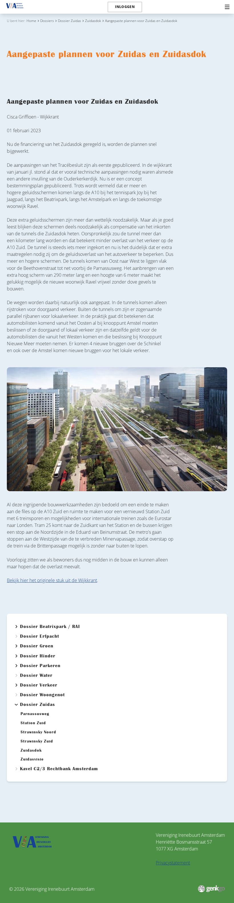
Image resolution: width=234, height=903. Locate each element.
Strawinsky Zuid (37, 741)
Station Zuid (33, 723)
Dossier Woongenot (42, 694)
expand (16, 626)
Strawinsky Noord (38, 732)
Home (31, 20)
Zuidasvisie (32, 759)
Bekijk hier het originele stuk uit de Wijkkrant (52, 580)
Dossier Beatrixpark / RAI (50, 626)
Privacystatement (173, 863)
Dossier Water (36, 675)
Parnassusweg (35, 714)
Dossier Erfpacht (39, 636)
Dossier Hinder (37, 656)
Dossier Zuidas (69, 20)
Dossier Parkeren (40, 665)
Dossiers (47, 20)
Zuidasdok (93, 20)
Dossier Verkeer (38, 685)
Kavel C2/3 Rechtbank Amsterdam (59, 768)
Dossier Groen (36, 646)
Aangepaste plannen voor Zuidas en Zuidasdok (141, 20)
